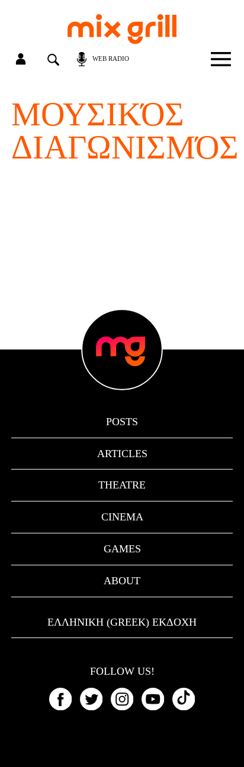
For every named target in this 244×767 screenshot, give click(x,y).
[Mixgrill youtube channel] (153, 699)
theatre (122, 485)
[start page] (122, 29)
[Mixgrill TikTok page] (183, 699)
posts (122, 422)
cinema (122, 517)
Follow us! (122, 671)
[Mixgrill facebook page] (60, 699)
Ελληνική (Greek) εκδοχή (122, 622)
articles (122, 453)
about (122, 581)
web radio (110, 59)
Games (122, 549)
